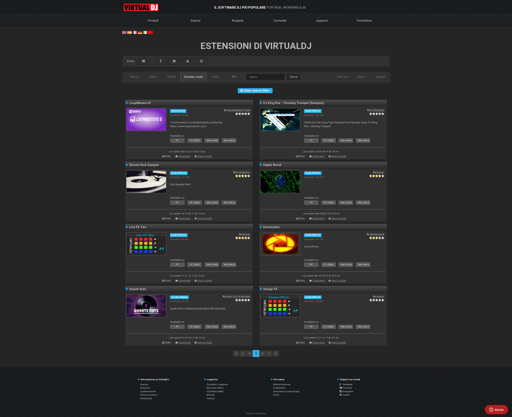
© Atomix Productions (256, 413)
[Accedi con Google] (201, 61)
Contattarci (279, 387)
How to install (204, 156)
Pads (215, 77)
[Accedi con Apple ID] (188, 61)
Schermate (146, 398)
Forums (211, 398)
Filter (361, 77)
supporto (322, 20)
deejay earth (377, 234)
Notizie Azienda (281, 384)
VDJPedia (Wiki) (215, 391)
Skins (153, 77)
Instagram (347, 391)
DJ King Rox (377, 110)
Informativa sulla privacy (286, 391)
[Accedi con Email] (143, 61)
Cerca (293, 77)
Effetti (171, 77)
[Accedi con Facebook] (160, 61)
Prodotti (153, 20)
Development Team (238, 110)
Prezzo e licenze (148, 394)
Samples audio (193, 77)
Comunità (280, 20)
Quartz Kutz (137, 289)
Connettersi (364, 20)
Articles (211, 394)
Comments (184, 156)
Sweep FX (270, 289)
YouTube (347, 387)
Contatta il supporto (217, 384)
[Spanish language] (129, 32)
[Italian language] (145, 32)
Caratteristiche (148, 391)
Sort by (342, 77)
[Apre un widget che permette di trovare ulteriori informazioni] (496, 410)
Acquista (237, 20)
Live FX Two (137, 227)
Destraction (271, 227)
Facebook (347, 384)
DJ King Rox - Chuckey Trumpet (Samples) (293, 103)
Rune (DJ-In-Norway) (238, 296)
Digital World (272, 165)
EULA (276, 394)
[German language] (140, 32)
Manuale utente (215, 387)
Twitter (346, 394)
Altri (234, 77)
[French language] (135, 32)
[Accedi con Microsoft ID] (174, 61)
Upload (380, 77)
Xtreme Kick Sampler (144, 165)
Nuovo (134, 77)
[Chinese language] (150, 32)
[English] (124, 32)
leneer (380, 172)
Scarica (195, 20)
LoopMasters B (140, 103)
